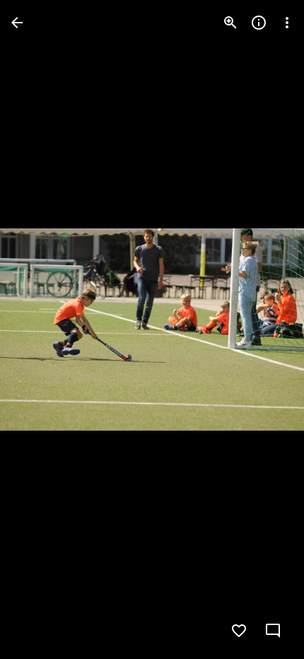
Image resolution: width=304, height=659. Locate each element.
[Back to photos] (17, 23)
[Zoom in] (230, 22)
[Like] (238, 630)
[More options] (287, 22)
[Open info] (259, 22)
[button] (39, 329)
